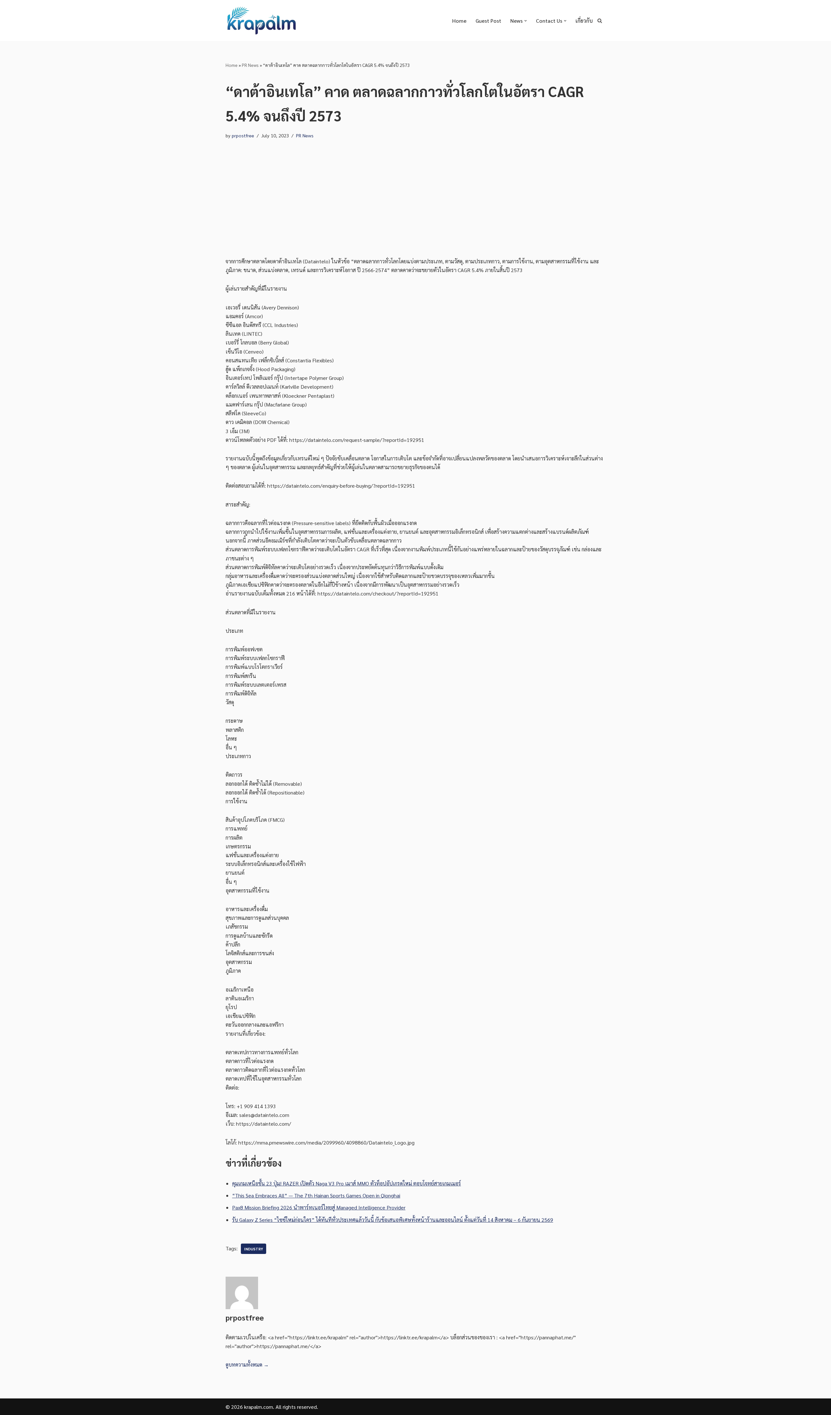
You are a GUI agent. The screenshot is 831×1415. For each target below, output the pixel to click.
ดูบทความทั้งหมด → (247, 1364)
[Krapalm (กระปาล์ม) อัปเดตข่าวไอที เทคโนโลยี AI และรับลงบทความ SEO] (261, 20)
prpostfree (243, 135)
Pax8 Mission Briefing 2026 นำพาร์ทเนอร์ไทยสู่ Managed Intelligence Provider (318, 1207)
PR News (250, 65)
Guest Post (488, 20)
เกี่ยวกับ (584, 20)
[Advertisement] (415, 191)
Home (459, 20)
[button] (525, 20)
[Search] (599, 20)
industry (253, 1248)
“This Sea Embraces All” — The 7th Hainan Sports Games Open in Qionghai (316, 1195)
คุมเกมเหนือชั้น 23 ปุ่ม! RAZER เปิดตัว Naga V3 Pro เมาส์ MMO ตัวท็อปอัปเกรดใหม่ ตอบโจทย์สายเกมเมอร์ (346, 1183)
